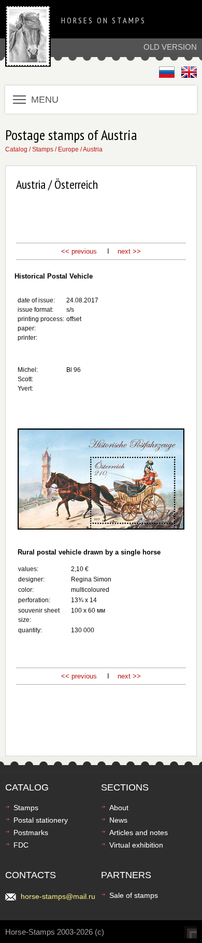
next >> (129, 251)
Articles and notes (138, 832)
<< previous (79, 251)
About (118, 807)
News (118, 820)
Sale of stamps (133, 895)
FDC (20, 845)
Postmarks (30, 832)
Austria (93, 149)
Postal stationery (40, 820)
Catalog (16, 149)
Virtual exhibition (136, 845)
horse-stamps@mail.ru (58, 896)
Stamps (42, 149)
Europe (68, 149)
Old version (170, 47)
